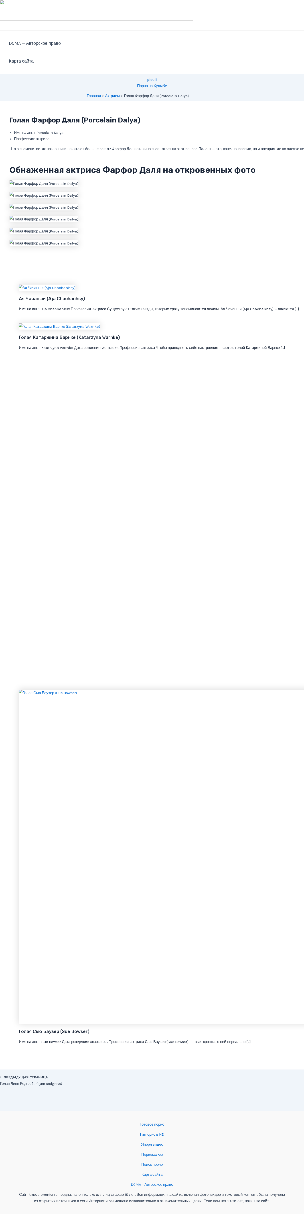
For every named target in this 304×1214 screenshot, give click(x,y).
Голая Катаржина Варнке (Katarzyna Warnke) (69, 337)
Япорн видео (152, 1144)
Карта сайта (21, 61)
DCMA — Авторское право (35, 43)
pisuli (152, 79)
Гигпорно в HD (152, 1134)
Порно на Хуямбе (152, 86)
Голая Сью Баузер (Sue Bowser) (54, 1031)
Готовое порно (152, 1124)
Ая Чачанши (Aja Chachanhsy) (52, 298)
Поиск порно (152, 1164)
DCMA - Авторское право (152, 1184)
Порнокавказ (152, 1154)
